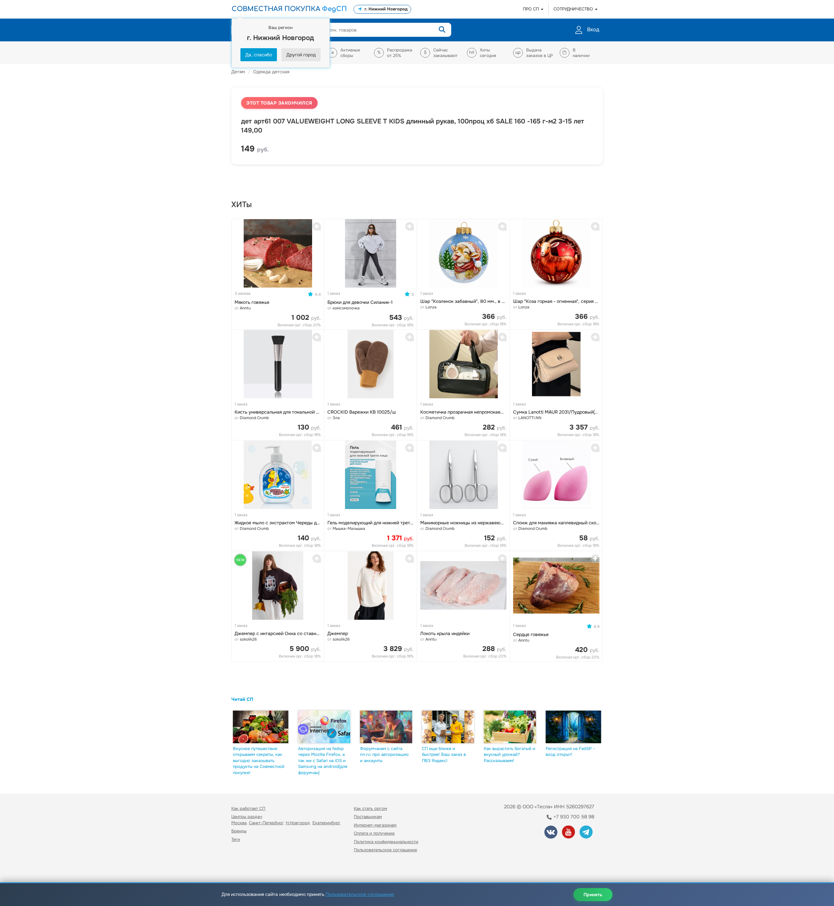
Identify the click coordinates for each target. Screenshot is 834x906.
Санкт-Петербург (266, 823)
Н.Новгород (298, 823)
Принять (592, 895)
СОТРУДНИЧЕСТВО (574, 9)
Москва (239, 823)
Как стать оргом (370, 808)
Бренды (239, 831)
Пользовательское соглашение (385, 850)
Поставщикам (368, 816)
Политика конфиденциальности (386, 841)
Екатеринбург (326, 823)
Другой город (301, 55)
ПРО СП (531, 9)
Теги (235, 839)
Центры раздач (246, 816)
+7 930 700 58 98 (573, 817)
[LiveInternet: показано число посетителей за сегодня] (245, 868)
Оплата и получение (374, 833)
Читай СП (242, 699)
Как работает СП (248, 808)
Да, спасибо (258, 55)
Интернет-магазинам (375, 825)
